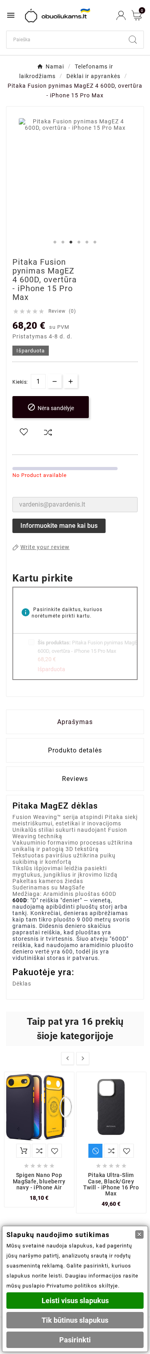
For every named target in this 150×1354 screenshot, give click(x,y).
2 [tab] (63, 242)
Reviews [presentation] (75, 779)
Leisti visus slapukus (75, 1300)
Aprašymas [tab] (75, 722)
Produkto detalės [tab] (75, 750)
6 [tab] (95, 242)
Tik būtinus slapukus (75, 1320)
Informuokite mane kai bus (59, 525)
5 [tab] (87, 242)
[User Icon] (121, 15)
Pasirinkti (75, 1340)
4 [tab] (79, 242)
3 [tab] (71, 242)
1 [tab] (55, 242)
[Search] (133, 39)
